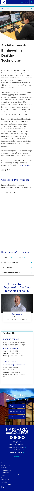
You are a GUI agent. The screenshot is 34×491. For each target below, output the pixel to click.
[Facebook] (11, 438)
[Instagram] (19, 438)
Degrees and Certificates (10, 273)
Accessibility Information (16, 444)
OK (19, 475)
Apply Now (5, 170)
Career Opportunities (9, 262)
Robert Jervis (17, 314)
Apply (12, 406)
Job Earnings (6, 267)
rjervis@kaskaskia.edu (11, 348)
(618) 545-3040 (25, 165)
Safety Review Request (16, 447)
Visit (11, 417)
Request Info (15, 411)
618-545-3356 (13, 351)
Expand (6, 257)
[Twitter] (15, 438)
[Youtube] (23, 438)
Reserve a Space (16, 452)
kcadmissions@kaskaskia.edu (14, 365)
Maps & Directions (16, 450)
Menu (25, 2)
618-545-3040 (13, 367)
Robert (11, 339)
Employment (16, 442)
